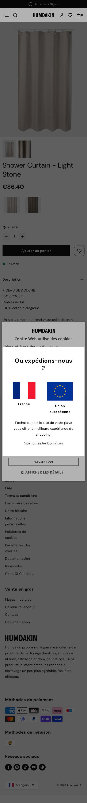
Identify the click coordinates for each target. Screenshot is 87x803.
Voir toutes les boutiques (43, 443)
